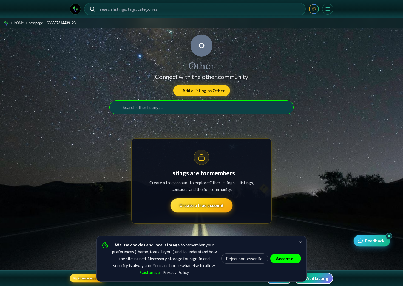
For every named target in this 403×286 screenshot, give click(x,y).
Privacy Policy (176, 272)
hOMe (19, 23)
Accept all (286, 258)
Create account (90, 278)
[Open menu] (327, 9)
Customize (150, 272)
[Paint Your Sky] (314, 9)
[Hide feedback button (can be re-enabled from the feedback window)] (389, 236)
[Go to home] (75, 9)
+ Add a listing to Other (202, 90)
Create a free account (201, 205)
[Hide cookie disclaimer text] (300, 242)
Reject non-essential (244, 258)
